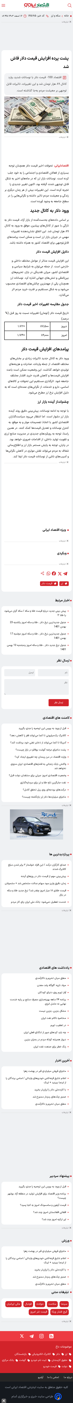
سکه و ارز (55, 16)
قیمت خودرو (50, 1366)
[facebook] (54, 573)
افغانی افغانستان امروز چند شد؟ (49, 1212)
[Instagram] (41, 1336)
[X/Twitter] (21, 1336)
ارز (62, 583)
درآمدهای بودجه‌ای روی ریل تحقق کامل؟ (44, 790)
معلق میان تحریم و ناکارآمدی (50, 978)
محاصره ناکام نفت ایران (53, 1018)
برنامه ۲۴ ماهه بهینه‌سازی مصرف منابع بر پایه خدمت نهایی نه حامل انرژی (38, 1002)
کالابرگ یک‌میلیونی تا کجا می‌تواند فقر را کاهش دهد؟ (38, 735)
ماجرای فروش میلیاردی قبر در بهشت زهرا (45, 1071)
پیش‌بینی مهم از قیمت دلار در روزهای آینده (43, 876)
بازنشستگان (21, 1354)
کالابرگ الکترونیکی (41, 1354)
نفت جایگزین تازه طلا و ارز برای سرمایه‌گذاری (43, 783)
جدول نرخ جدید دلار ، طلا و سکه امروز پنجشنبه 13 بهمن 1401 (36, 647)
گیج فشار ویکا (59, 1312)
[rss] (51, 1336)
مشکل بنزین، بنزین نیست (52, 1011)
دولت (64, 1366)
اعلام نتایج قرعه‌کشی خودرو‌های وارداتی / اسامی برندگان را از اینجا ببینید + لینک (36, 1080)
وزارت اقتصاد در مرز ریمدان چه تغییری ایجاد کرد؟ (40, 757)
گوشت (22, 1360)
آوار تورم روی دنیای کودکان (52, 992)
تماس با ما (53, 1377)
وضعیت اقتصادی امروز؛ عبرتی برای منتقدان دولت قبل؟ (37, 775)
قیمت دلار (46, 583)
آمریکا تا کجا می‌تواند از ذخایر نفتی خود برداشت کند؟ (38, 743)
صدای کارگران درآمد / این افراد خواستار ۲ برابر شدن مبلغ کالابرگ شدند (37, 867)
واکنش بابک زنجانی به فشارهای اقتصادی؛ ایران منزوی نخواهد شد (38, 766)
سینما (64, 1304)
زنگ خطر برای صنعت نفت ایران (49, 1047)
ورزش (65, 1240)
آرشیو (40, 1377)
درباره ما (68, 1377)
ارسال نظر (58, 702)
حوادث (40, 1304)
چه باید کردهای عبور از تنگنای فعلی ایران (45, 1032)
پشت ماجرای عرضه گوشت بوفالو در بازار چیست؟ (41, 750)
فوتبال (28, 1304)
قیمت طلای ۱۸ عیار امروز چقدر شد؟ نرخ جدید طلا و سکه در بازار (36, 893)
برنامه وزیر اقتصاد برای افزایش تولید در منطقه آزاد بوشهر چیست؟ (37, 1196)
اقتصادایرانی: (61, 166)
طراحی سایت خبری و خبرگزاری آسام (32, 1396)
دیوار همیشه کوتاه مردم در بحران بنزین (45, 1039)
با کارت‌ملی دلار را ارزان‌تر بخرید (50, 1090)
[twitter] (59, 573)
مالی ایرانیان (13, 1304)
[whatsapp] (48, 573)
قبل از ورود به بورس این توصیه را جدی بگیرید (42, 728)
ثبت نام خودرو (38, 1360)
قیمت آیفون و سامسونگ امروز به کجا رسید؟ (43, 1205)
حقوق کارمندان (59, 1360)
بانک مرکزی (8, 1360)
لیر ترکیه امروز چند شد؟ (54, 1219)
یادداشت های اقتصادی (54, 967)
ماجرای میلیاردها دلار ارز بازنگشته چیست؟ (44, 797)
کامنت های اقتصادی (56, 718)
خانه (66, 16)
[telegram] (65, 573)
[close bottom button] (3, 1401)
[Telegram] (31, 1336)
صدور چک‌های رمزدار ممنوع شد (49, 1097)
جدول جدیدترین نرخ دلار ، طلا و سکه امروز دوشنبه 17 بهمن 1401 (38, 636)
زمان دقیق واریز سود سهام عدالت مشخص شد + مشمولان (35, 883)
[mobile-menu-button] (3, 5)
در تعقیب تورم (58, 1025)
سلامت (52, 1304)
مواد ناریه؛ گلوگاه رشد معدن (51, 985)
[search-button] (69, 5)
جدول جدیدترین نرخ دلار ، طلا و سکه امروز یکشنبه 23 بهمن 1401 (38, 625)
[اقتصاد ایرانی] (36, 5)
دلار (58, 1354)
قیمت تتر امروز (38, 1312)
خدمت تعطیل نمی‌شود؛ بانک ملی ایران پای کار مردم (38, 902)
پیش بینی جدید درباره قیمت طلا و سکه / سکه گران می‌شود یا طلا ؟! (35, 613)
